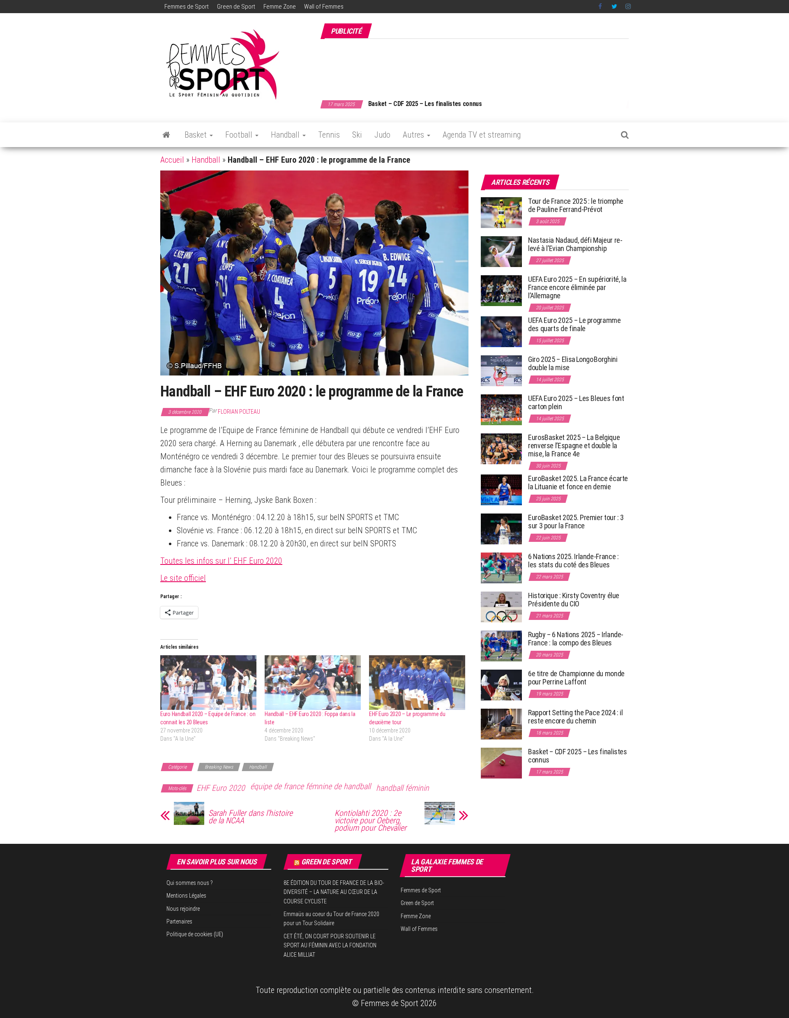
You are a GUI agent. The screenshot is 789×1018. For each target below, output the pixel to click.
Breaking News (219, 767)
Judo (382, 135)
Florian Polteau (239, 411)
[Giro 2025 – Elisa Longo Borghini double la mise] (501, 370)
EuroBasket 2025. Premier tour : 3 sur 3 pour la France (576, 521)
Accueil (172, 160)
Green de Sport (236, 6)
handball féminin (402, 788)
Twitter (614, 6)
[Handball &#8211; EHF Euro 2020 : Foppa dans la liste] (313, 682)
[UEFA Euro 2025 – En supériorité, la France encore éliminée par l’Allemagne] (501, 290)
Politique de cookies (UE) (194, 934)
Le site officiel (183, 578)
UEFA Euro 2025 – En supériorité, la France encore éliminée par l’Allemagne (577, 287)
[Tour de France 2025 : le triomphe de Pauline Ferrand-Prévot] (501, 212)
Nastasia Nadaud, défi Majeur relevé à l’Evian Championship (575, 244)
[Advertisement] (479, 64)
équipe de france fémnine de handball (310, 786)
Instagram (628, 6)
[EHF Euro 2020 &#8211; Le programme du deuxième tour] (417, 682)
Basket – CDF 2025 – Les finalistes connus (577, 755)
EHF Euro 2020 (220, 788)
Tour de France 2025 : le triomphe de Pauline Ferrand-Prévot (575, 205)
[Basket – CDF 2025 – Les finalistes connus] (501, 763)
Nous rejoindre (183, 908)
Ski (357, 135)
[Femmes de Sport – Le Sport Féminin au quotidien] (166, 134)
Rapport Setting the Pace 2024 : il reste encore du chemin (575, 716)
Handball (286, 135)
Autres (414, 135)
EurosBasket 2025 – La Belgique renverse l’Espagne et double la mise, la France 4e (574, 445)
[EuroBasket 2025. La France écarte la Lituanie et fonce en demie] (501, 489)
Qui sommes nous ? (189, 883)
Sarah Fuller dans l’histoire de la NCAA (250, 816)
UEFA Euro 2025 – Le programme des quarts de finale (574, 324)
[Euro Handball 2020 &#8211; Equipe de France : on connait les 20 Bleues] (208, 682)
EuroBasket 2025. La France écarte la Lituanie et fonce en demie (578, 482)
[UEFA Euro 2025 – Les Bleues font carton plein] (501, 409)
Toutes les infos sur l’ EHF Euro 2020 (221, 561)
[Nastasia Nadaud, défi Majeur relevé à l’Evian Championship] (501, 251)
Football (239, 135)
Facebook (600, 6)
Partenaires (179, 921)
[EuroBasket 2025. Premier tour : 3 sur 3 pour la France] (501, 528)
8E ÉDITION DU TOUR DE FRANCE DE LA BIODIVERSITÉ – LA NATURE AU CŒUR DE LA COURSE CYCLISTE (334, 892)
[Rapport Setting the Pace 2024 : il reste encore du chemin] (501, 724)
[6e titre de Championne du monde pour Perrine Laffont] (501, 685)
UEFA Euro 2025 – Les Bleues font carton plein (576, 402)
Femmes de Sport (186, 6)
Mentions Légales (186, 895)
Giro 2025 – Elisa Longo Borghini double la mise (572, 363)
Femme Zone (279, 6)
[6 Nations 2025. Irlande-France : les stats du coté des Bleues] (501, 567)
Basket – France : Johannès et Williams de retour (437, 104)
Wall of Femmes (324, 6)
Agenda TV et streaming (482, 135)
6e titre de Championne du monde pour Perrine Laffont (576, 677)
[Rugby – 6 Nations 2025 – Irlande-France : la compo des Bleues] (501, 645)
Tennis (329, 135)
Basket (197, 135)
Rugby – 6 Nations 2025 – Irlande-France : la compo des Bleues (575, 638)
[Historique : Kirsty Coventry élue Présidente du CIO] (501, 606)
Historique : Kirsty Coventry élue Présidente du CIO (573, 599)
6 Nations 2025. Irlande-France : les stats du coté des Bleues (573, 560)
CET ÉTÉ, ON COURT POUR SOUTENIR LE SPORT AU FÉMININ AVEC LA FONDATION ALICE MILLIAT (330, 945)
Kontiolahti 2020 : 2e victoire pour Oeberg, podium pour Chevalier (370, 820)
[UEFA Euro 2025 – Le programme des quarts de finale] (501, 331)
